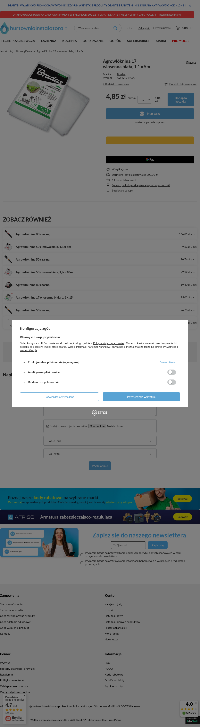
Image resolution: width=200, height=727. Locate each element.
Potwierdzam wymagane (59, 396)
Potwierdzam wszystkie (141, 396)
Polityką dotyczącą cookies (108, 343)
